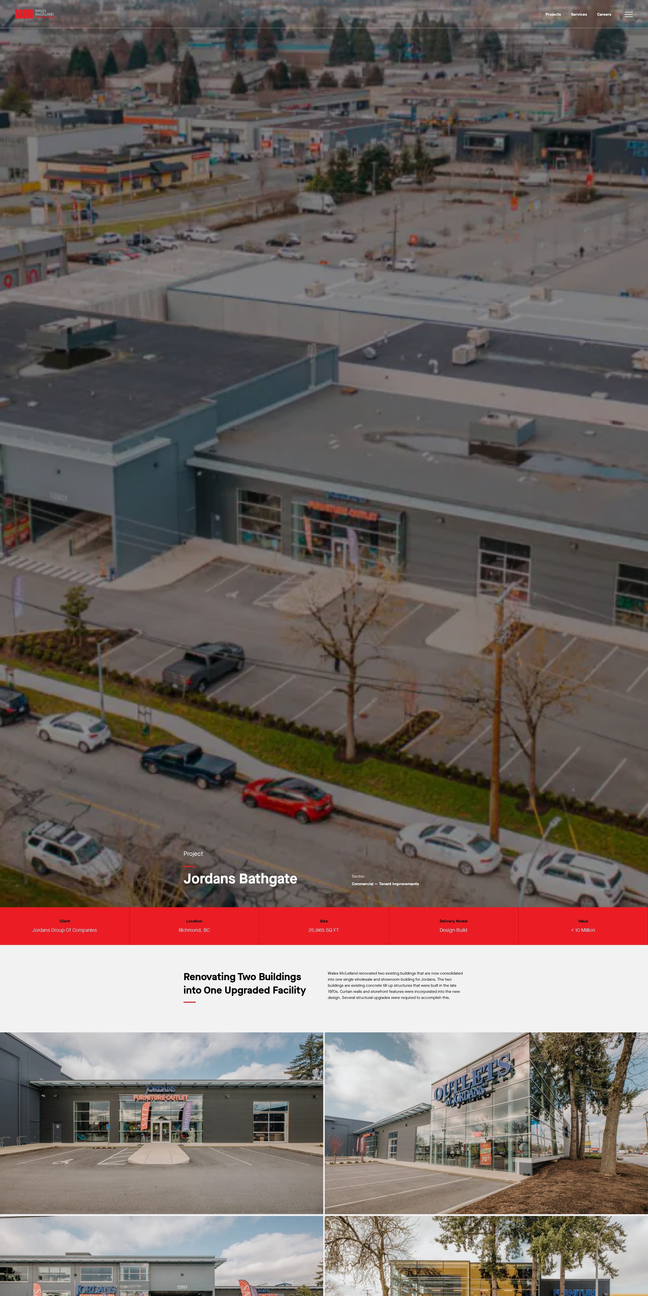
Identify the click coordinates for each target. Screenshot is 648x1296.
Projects (553, 14)
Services (579, 14)
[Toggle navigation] (629, 15)
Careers (604, 14)
